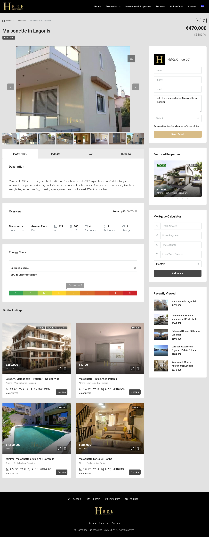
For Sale (8, 37)
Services (160, 6)
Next (196, 178)
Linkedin (95, 499)
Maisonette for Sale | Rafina (95, 459)
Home (97, 6)
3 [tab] (179, 199)
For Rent (136, 328)
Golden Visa (176, 6)
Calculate (177, 273)
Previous (158, 178)
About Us (103, 523)
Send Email (177, 134)
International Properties (138, 6)
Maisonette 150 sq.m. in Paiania (98, 378)
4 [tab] (184, 199)
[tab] (131, 58)
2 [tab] (174, 199)
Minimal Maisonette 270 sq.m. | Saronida (30, 459)
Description (20, 154)
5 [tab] (189, 199)
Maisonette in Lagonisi (184, 301)
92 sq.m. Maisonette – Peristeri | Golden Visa (32, 378)
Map (90, 154)
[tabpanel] (178, 178)
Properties (111, 6)
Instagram (115, 499)
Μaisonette (21, 20)
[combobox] (178, 118)
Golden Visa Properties (57, 328)
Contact (192, 6)
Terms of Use (192, 126)
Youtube (133, 499)
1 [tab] (169, 199)
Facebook (77, 499)
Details (55, 154)
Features (126, 154)
